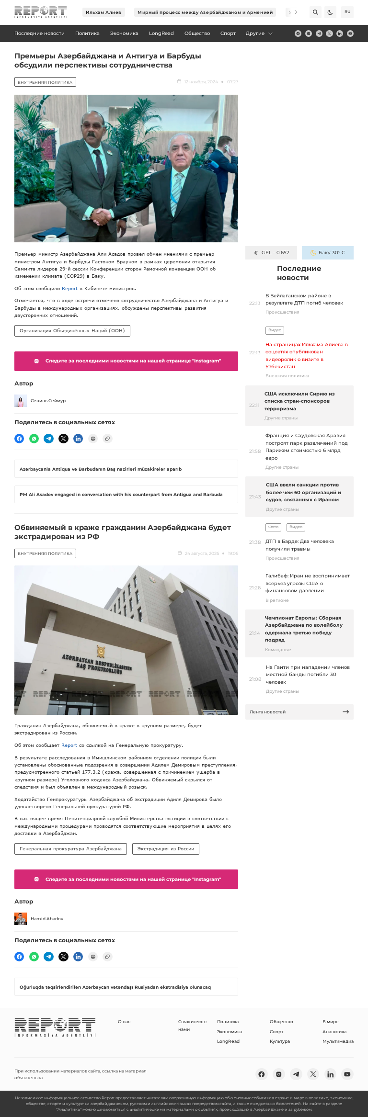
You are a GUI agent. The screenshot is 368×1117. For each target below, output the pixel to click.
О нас (124, 1021)
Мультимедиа (338, 1041)
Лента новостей (268, 711)
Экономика (229, 1031)
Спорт (276, 1031)
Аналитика (334, 1031)
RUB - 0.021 (275, 252)
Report (70, 288)
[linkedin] (339, 33)
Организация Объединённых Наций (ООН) (72, 330)
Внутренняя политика (45, 82)
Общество (281, 1021)
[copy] (107, 438)
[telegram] (319, 33)
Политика (228, 1021)
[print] (93, 438)
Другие (255, 33)
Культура (280, 1041)
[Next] (291, 12)
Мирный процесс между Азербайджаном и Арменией (205, 12)
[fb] (298, 33)
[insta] (308, 33)
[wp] (34, 438)
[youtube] (350, 33)
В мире (330, 1021)
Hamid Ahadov (47, 918)
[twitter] (329, 33)
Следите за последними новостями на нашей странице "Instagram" (133, 361)
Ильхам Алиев (104, 12)
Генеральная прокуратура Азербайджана (71, 848)
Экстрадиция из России (166, 848)
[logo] (40, 12)
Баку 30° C (332, 252)
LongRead (228, 1041)
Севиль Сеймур (48, 400)
